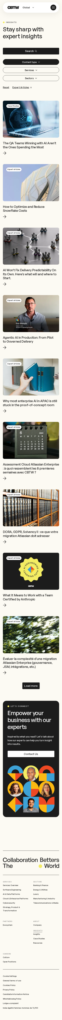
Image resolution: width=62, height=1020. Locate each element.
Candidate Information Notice (16, 994)
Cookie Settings (10, 976)
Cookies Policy (9, 985)
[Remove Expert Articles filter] (31, 87)
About (36, 921)
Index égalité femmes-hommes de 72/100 (20, 1008)
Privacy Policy (8, 990)
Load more (31, 686)
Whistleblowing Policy (12, 999)
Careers (7, 954)
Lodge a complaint (11, 1003)
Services (7, 882)
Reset (6, 87)
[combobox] (29, 7)
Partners (7, 921)
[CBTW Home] (13, 7)
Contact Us (31, 753)
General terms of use (12, 981)
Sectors (37, 882)
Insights (37, 930)
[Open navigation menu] (53, 7)
